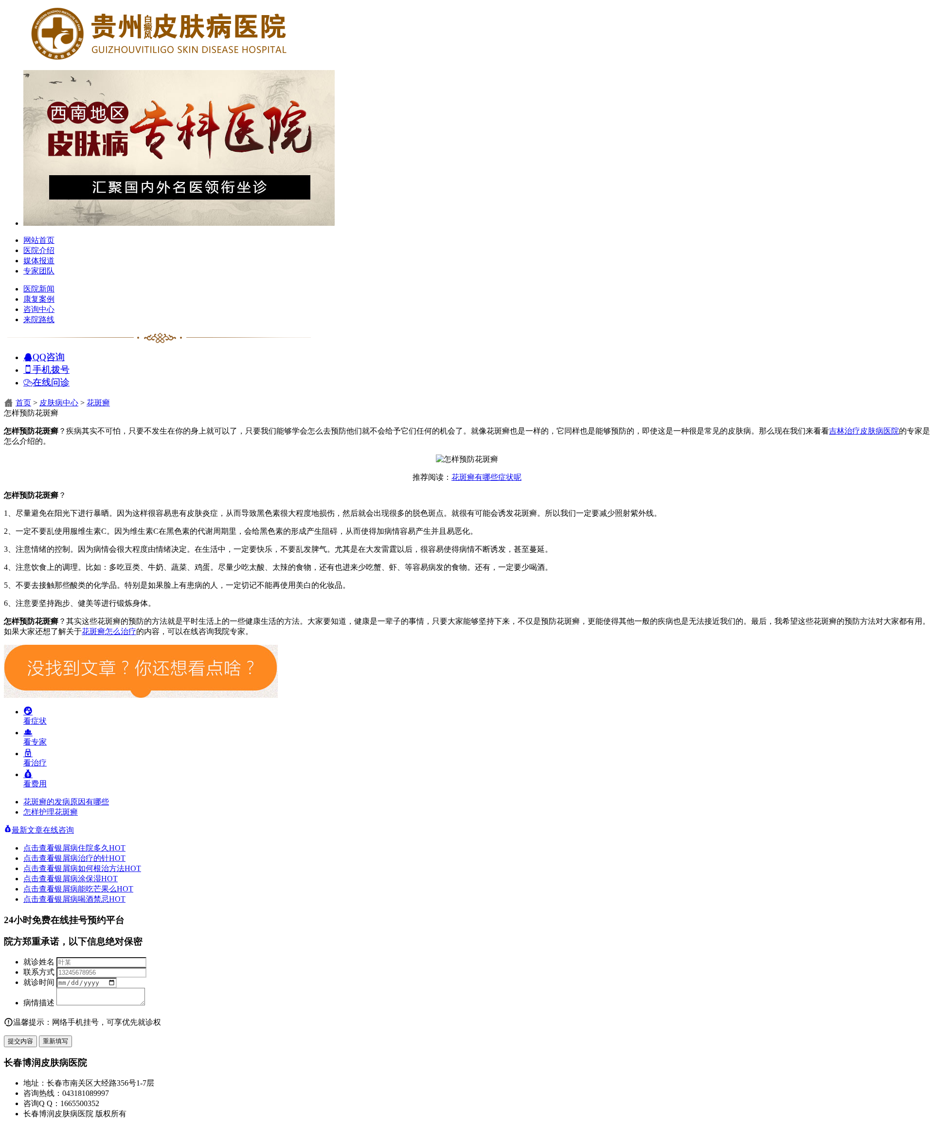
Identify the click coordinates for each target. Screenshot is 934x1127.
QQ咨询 (49, 356)
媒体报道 (38, 260)
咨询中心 (38, 309)
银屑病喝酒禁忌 (90, 899)
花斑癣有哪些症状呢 (486, 477)
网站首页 (38, 240)
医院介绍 (38, 250)
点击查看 (38, 848)
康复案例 (38, 299)
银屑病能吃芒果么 (93, 889)
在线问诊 (51, 381)
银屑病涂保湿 (86, 878)
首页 (23, 403)
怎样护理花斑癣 (50, 812)
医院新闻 (38, 289)
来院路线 (38, 319)
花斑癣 (98, 403)
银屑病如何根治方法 (97, 868)
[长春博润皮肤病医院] (159, 59)
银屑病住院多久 (90, 848)
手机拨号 (51, 369)
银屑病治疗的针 (90, 858)
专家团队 (38, 271)
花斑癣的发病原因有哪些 (66, 802)
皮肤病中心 (58, 403)
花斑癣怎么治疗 (109, 631)
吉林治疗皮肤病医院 (864, 431)
